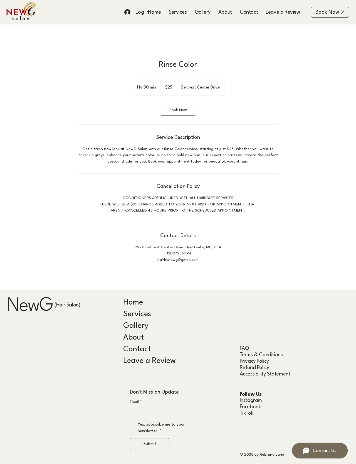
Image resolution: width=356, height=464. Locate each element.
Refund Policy (254, 367)
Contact (137, 349)
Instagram (251, 400)
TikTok (247, 413)
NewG (30, 306)
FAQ (244, 348)
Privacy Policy (254, 361)
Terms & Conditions (261, 354)
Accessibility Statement (265, 374)
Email (136, 402)
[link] (178, 110)
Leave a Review (149, 361)
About (133, 338)
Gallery (136, 326)
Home (133, 302)
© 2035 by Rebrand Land (262, 454)
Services (137, 314)
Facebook (250, 406)
